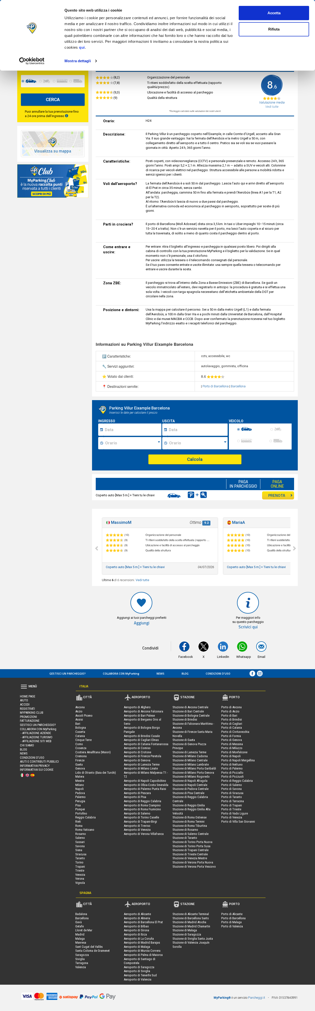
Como (79, 744)
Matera (79, 776)
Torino (79, 862)
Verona (79, 878)
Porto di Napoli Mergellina (238, 760)
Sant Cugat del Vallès (89, 947)
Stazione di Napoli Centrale (190, 785)
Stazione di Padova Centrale (190, 789)
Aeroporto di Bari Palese (139, 715)
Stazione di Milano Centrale (190, 760)
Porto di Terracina (232, 801)
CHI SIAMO (27, 745)
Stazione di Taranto (185, 838)
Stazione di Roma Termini (189, 821)
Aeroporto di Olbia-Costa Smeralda (146, 785)
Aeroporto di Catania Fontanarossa (146, 744)
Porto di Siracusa (232, 793)
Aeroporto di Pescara (137, 793)
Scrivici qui (248, 627)
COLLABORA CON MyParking (121, 673)
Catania (80, 736)
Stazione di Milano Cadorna (190, 756)
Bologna (80, 727)
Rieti (78, 821)
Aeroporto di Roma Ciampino (142, 805)
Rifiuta (274, 29)
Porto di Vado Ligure (234, 813)
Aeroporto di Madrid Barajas (142, 942)
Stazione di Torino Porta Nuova (192, 842)
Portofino (81, 813)
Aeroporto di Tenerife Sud (140, 975)
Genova (80, 768)
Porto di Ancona (231, 707)
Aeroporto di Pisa (135, 797)
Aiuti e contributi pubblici (39, 761)
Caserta (80, 732)
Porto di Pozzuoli (232, 776)
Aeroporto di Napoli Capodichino (145, 781)
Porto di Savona (231, 789)
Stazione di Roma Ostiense (189, 817)
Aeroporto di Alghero (137, 707)
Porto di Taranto (231, 797)
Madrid (79, 934)
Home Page (27, 696)
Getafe (79, 926)
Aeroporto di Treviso (137, 826)
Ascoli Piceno (84, 715)
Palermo (80, 797)
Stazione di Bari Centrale (188, 711)
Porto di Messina (232, 744)
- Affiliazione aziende (35, 733)
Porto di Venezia (231, 817)
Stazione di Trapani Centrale (190, 850)
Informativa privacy (35, 766)
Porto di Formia (231, 736)
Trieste (79, 870)
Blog (185, 673)
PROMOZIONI (28, 717)
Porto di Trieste (231, 809)
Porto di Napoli (231, 756)
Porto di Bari (229, 715)
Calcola (195, 459)
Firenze (79, 760)
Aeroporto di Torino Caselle (141, 817)
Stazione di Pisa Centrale (188, 793)
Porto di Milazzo (231, 748)
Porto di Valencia (232, 926)
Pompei (80, 809)
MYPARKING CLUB (31, 712)
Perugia (80, 801)
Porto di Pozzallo (232, 772)
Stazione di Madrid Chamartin (191, 926)
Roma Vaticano (84, 829)
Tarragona (81, 963)
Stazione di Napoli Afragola (190, 781)
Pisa (78, 805)
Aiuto (24, 700)
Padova (80, 793)
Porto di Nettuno (232, 764)
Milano (79, 785)
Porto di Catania (231, 727)
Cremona (81, 756)
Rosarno (80, 834)
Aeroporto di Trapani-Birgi (140, 821)
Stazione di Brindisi (185, 719)
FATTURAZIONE (29, 721)
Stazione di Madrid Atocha (189, 922)
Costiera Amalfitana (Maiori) (93, 752)
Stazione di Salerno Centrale (190, 834)
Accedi (25, 704)
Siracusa (80, 854)
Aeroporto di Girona (136, 930)
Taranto (80, 858)
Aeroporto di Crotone (137, 752)
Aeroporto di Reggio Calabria (142, 801)
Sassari (80, 842)
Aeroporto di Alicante (137, 914)
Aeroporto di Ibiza (135, 934)
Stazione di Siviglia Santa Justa (193, 938)
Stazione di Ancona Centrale (190, 707)
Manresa (80, 942)
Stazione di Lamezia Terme (189, 752)
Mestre (79, 781)
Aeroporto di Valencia (137, 979)
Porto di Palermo (232, 768)
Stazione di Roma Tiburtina (190, 826)
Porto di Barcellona (216, 386)
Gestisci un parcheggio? (67, 673)
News (160, 673)
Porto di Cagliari (231, 723)
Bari (77, 723)
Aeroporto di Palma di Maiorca (143, 955)
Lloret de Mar (83, 930)
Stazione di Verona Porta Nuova (193, 862)
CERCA (53, 99)
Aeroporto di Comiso (137, 748)
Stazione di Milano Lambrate (191, 764)
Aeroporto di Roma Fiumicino (142, 809)
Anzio (78, 711)
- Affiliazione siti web (35, 741)
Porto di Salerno (231, 785)
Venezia (80, 874)
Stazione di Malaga (185, 930)
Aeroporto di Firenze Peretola (142, 756)
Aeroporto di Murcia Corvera (142, 950)
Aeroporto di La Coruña (139, 938)
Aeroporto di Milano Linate (141, 768)
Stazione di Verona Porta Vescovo (194, 866)
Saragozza (82, 955)
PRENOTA (276, 495)
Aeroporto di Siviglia (137, 971)
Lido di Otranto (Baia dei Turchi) (95, 772)
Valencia (80, 967)
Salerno (80, 838)
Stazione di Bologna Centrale (191, 715)
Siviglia (80, 959)
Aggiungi (141, 623)
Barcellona (238, 386)
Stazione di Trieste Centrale (190, 854)
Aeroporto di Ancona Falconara (143, 711)
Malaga (80, 938)
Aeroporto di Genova (137, 760)
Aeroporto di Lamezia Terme (141, 764)
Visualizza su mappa (52, 151)
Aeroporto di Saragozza (139, 967)
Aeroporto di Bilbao (136, 926)
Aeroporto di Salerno (137, 813)
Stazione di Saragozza (187, 934)
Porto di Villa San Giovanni (238, 821)
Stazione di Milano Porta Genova (193, 772)
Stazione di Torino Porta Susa (191, 846)
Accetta (274, 13)
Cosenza (80, 748)
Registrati (27, 708)
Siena (78, 850)
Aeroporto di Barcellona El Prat (143, 922)
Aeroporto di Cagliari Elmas (141, 740)
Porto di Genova (231, 740)
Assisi (79, 719)
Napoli (79, 789)
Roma (78, 826)
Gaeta (79, 764)
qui (82, 47)
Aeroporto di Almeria (137, 918)
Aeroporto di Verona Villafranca (144, 834)
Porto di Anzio (230, 711)
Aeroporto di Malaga (137, 947)
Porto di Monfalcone (234, 752)
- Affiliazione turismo (36, 737)
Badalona (81, 914)
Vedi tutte (142, 580)
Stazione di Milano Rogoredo (191, 776)
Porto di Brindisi (231, 719)
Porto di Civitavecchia (235, 732)
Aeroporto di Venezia (137, 829)
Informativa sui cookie (36, 769)
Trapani (80, 866)
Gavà (78, 922)
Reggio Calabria (85, 817)
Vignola (80, 883)
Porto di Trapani (231, 805)
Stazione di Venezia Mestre (190, 858)
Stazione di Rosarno (185, 829)
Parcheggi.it (256, 997)
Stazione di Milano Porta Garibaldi (194, 768)
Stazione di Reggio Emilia (189, 805)
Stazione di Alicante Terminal (191, 914)
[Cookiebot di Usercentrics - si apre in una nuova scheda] (31, 61)
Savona (80, 846)
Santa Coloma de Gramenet (92, 950)
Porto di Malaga (231, 922)
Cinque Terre (83, 740)
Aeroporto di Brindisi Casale (142, 736)
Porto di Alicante (231, 914)
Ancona (80, 707)
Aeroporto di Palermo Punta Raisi (145, 789)
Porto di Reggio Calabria (237, 781)
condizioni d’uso (218, 673)
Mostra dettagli (77, 61)
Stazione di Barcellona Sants (191, 918)
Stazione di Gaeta (184, 740)
